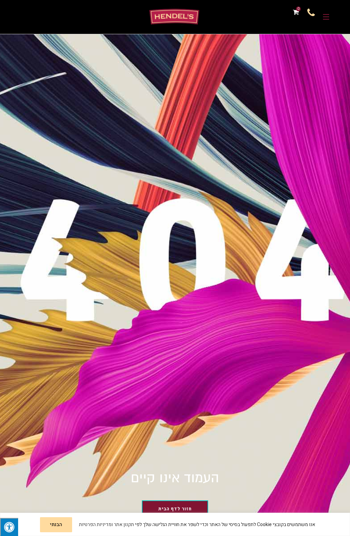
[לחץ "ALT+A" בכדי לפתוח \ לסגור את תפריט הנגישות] (9, 527)
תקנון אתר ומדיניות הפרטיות (106, 524)
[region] (175, 524)
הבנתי (56, 524)
